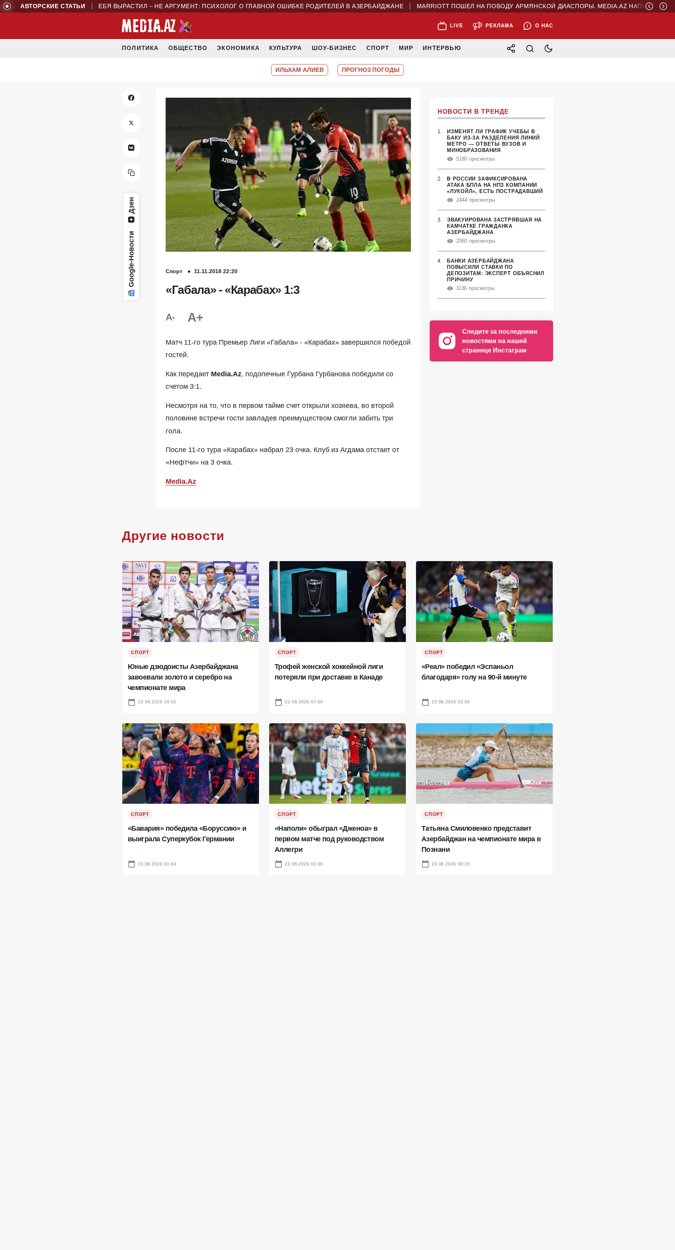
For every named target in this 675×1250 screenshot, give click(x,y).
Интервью (442, 48)
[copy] (131, 172)
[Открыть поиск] (529, 48)
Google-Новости (131, 259)
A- (170, 317)
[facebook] (131, 97)
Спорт (377, 48)
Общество (188, 48)
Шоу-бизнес (334, 48)
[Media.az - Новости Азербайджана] (157, 26)
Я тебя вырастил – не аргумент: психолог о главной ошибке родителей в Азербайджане (221, 6)
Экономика (238, 48)
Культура (285, 48)
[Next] (663, 6)
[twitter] (131, 122)
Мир (406, 48)
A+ (195, 317)
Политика (140, 48)
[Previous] (649, 6)
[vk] (131, 147)
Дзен (131, 205)
